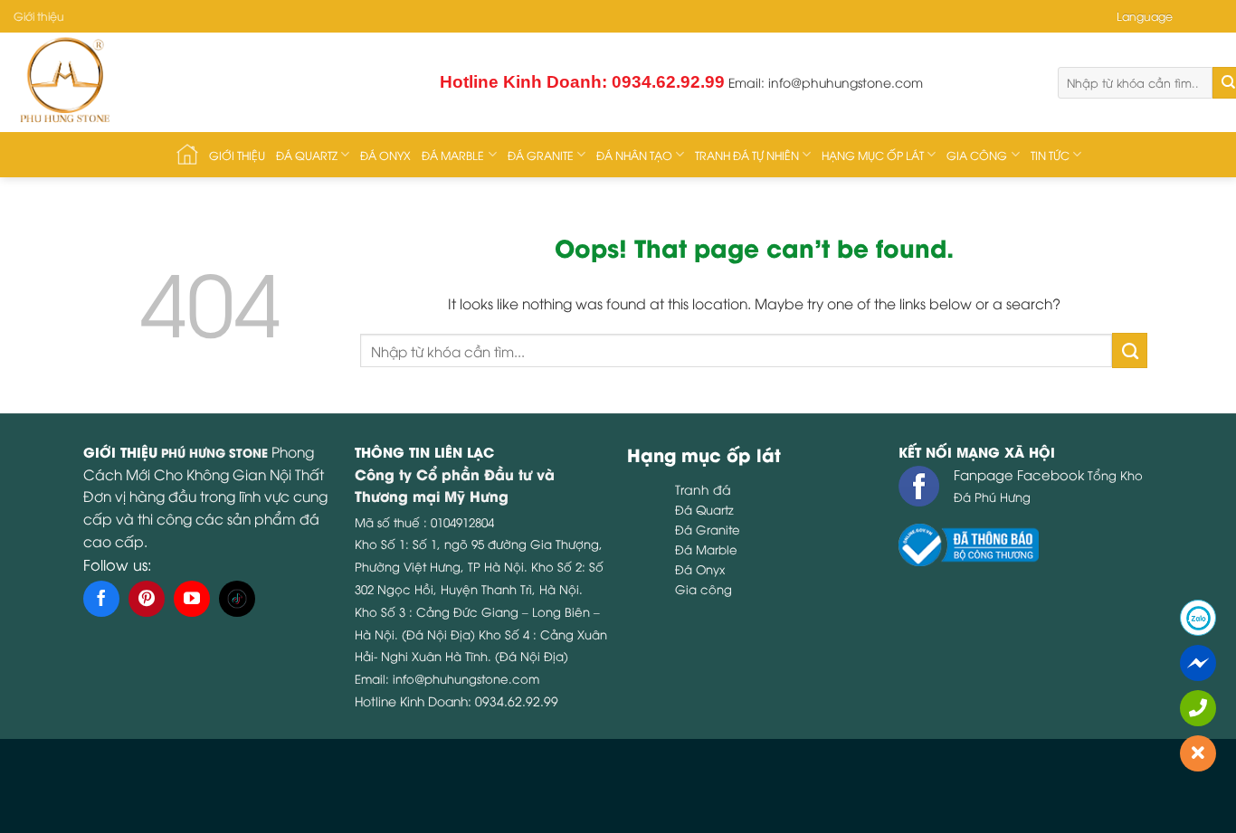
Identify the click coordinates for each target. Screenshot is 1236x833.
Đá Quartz (307, 155)
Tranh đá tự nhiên (747, 155)
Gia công (703, 589)
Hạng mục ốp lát (873, 155)
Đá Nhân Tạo (634, 155)
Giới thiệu (39, 16)
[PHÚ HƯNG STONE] (175, 82)
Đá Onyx (385, 155)
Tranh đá (703, 488)
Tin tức (1050, 155)
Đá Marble (453, 155)
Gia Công (976, 155)
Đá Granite (541, 155)
